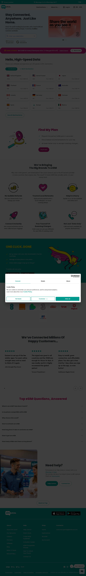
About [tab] (68, 281)
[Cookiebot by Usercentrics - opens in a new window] (72, 276)
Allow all (67, 299)
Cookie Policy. (27, 291)
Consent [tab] (17, 281)
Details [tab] (43, 281)
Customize (42, 299)
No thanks (18, 299)
